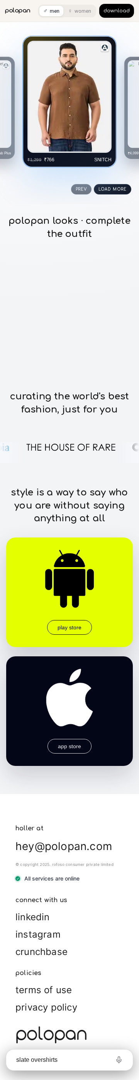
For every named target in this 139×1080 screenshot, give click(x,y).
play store (69, 627)
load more (112, 189)
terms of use (43, 989)
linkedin (32, 917)
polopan (18, 11)
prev (81, 189)
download (116, 11)
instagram (38, 934)
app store (69, 746)
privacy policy (46, 1007)
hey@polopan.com (63, 846)
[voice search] (119, 1060)
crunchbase (41, 951)
